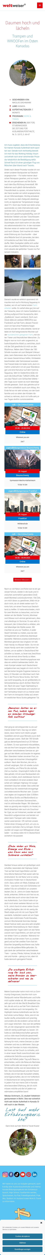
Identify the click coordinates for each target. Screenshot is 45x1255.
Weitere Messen (22, 580)
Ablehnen (22, 1243)
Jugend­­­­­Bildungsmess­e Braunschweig (22, 448)
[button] (41, 1223)
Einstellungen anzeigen (22, 1249)
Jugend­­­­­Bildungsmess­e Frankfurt (22, 491)
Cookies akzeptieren (22, 1236)
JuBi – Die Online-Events (22, 404)
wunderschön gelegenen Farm (20, 335)
